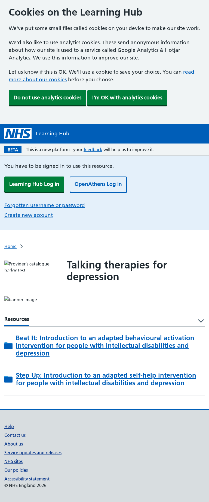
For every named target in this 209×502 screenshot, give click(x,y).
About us (13, 444)
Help (9, 426)
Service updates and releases (33, 452)
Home (10, 246)
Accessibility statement (27, 479)
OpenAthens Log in (98, 184)
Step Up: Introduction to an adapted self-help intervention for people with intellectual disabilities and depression (106, 379)
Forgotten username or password (44, 205)
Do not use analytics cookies (47, 97)
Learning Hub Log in (34, 184)
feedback (93, 149)
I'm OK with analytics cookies (127, 97)
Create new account (28, 215)
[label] (199, 321)
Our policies (16, 470)
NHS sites (13, 461)
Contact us (15, 435)
